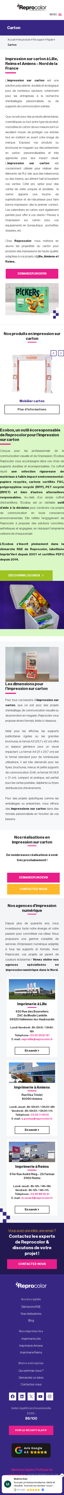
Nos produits (24, 40)
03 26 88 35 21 (39, 1194)
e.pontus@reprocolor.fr (37, 1118)
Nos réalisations (31, 1313)
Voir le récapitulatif (31, 1430)
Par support (38, 40)
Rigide (50, 40)
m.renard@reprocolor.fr (37, 1198)
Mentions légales (23, 1469)
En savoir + (32, 1050)
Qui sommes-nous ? (31, 1370)
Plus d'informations (32, 409)
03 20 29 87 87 (40, 1035)
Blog (31, 1320)
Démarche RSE (31, 1306)
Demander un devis (32, 273)
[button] (53, 14)
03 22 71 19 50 (40, 1115)
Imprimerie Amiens (31, 1345)
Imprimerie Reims (31, 1352)
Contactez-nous (33, 889)
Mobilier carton (32, 401)
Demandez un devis (31, 1377)
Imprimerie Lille (31, 1338)
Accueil (11, 40)
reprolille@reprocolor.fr (37, 1039)
